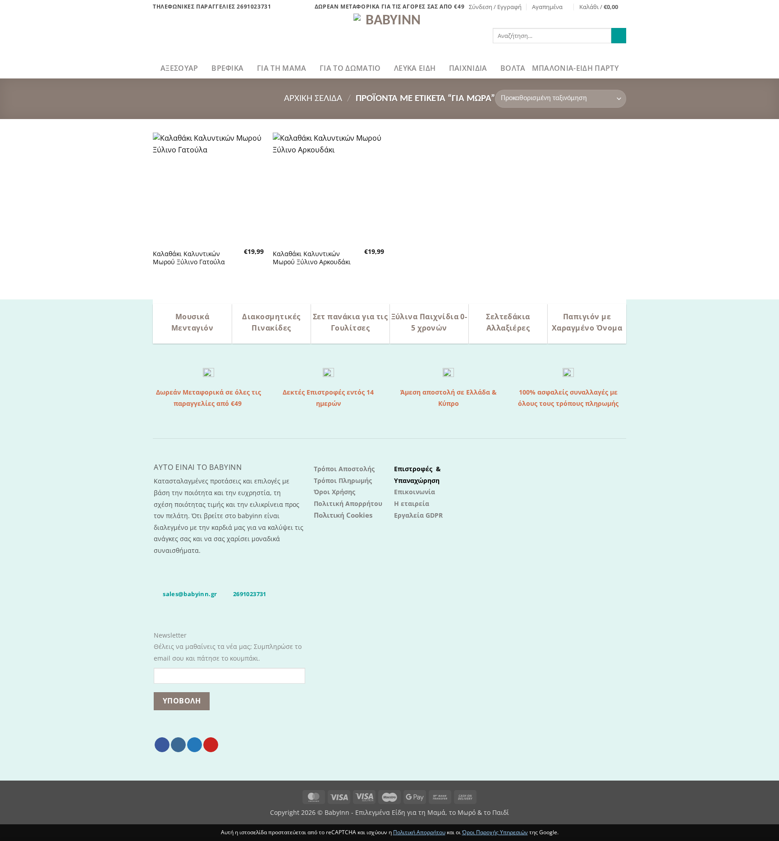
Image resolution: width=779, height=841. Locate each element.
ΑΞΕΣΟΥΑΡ (179, 68)
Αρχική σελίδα (313, 98)
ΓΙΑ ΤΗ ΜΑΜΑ (282, 68)
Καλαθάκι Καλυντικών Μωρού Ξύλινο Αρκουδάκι (312, 258)
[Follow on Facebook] (162, 745)
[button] (495, 7)
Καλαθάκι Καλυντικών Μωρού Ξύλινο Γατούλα (189, 258)
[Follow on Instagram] (178, 745)
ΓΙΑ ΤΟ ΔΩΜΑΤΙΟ (350, 68)
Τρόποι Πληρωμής (343, 480)
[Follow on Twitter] (194, 745)
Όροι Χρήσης (334, 491)
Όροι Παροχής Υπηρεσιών (495, 832)
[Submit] (618, 35)
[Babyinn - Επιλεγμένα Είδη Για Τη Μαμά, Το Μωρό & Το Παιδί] (389, 36)
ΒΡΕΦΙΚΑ (227, 68)
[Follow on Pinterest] (210, 745)
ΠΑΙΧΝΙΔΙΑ (468, 68)
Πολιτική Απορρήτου (348, 503)
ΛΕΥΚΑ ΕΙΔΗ (414, 68)
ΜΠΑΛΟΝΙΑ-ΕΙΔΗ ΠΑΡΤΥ (575, 68)
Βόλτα (513, 68)
